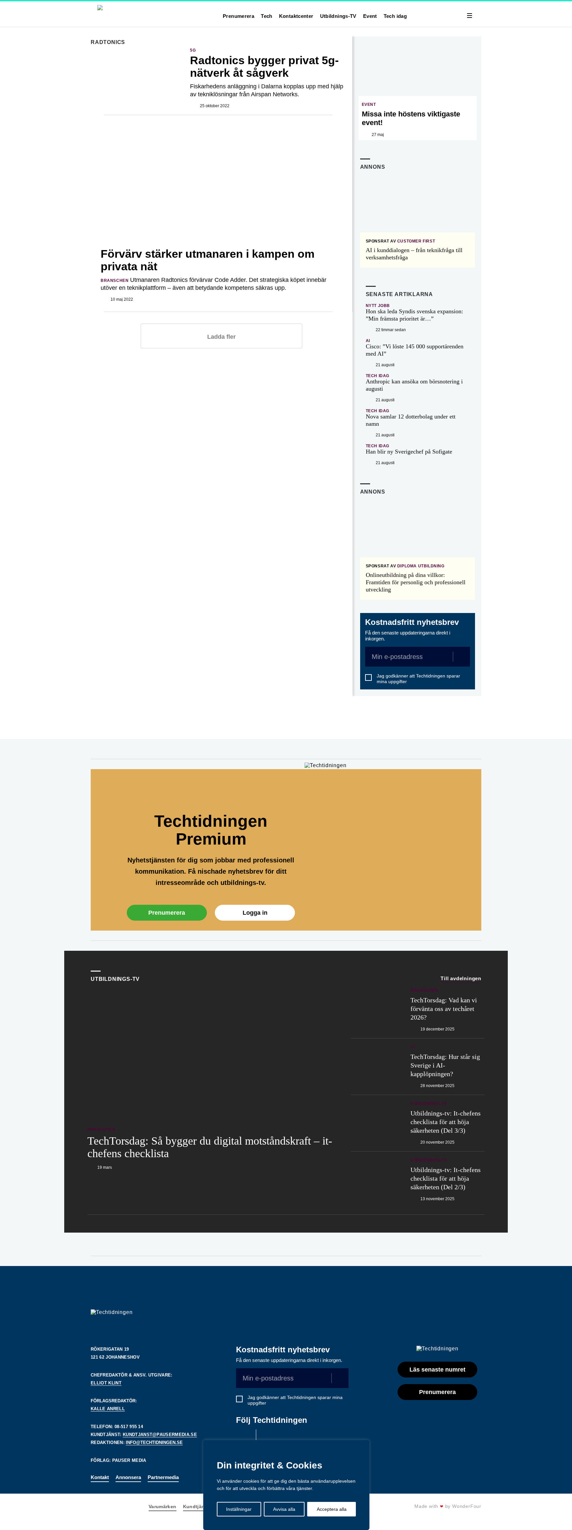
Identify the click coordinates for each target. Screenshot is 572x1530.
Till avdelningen (461, 978)
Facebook (244, 1437)
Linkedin (268, 1437)
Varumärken (162, 1506)
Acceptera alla (332, 1509)
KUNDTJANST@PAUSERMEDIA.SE (160, 1434)
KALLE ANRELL (108, 1408)
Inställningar (239, 1509)
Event (370, 16)
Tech (266, 16)
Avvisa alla (284, 1509)
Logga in (255, 912)
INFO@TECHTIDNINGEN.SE (154, 1442)
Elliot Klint (106, 1382)
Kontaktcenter (296, 16)
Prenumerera (238, 16)
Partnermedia (163, 1477)
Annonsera (128, 1477)
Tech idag (395, 16)
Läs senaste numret (437, 1369)
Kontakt (100, 1477)
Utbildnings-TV (338, 16)
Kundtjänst (196, 1506)
